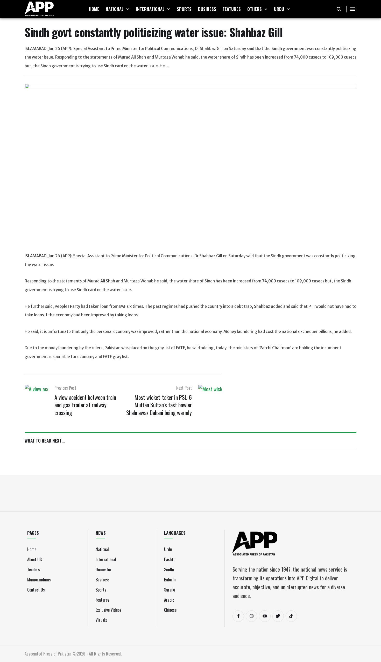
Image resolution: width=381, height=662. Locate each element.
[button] (127, 9)
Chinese (170, 610)
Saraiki (169, 590)
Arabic (169, 600)
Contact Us (36, 590)
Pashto (169, 559)
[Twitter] (278, 616)
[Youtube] (264, 616)
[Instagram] (251, 616)
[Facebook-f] (238, 616)
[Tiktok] (291, 616)
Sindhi (169, 569)
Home (31, 549)
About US (34, 559)
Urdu (168, 549)
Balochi (170, 579)
